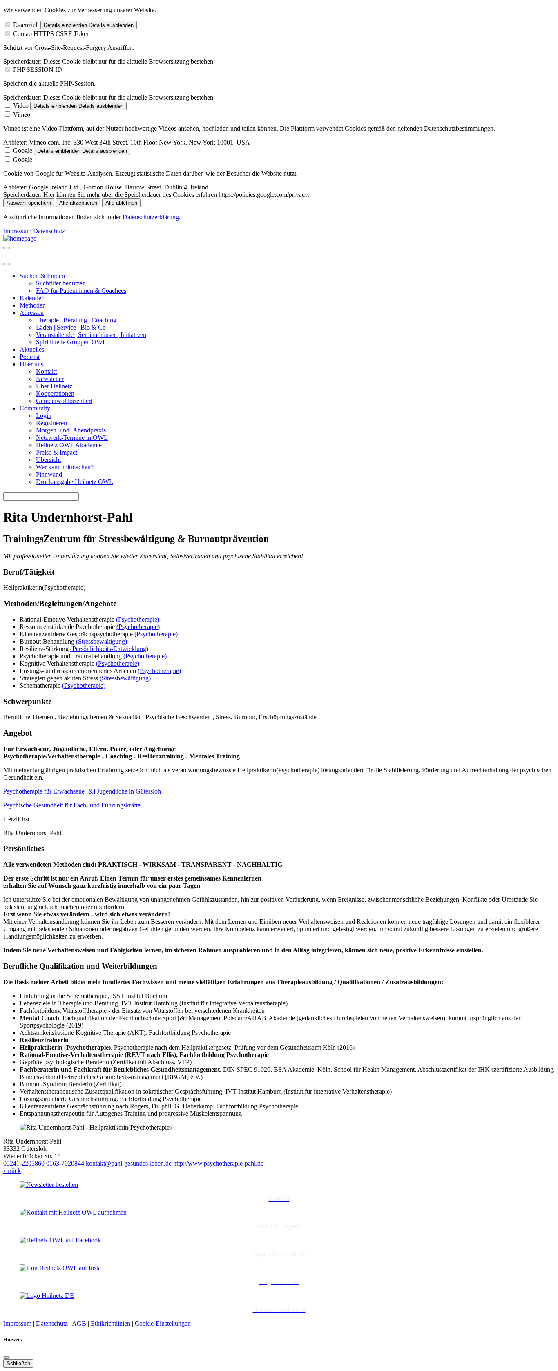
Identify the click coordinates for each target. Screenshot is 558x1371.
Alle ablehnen (121, 203)
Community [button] (35, 408)
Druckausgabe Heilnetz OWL (74, 481)
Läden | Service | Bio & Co (71, 327)
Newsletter (50, 378)
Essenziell (26, 24)
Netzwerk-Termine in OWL (72, 437)
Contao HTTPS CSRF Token (51, 33)
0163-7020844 (65, 1163)
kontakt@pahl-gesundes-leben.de (129, 1163)
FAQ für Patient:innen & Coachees (81, 290)
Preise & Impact (56, 452)
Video (21, 105)
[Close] (6, 264)
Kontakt (46, 371)
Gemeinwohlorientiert (64, 400)
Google (22, 150)
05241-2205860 (24, 1163)
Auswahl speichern (29, 203)
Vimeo (21, 114)
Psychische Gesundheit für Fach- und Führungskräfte (72, 805)
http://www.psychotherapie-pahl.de (218, 1163)
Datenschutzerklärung (151, 217)
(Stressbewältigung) (101, 641)
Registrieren (51, 422)
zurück (12, 1170)
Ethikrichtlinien (110, 1323)
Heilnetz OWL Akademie (69, 444)
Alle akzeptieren (78, 203)
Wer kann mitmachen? (65, 467)
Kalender (31, 297)
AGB (79, 1323)
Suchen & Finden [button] (42, 275)
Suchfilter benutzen (61, 283)
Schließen (18, 1363)
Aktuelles (32, 349)
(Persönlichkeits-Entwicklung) (109, 648)
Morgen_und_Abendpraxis (71, 430)
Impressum (17, 230)
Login (43, 415)
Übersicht (48, 459)
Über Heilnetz (54, 386)
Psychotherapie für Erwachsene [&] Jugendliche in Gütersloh (82, 791)
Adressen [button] (32, 312)
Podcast (30, 356)
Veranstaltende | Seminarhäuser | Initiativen (91, 334)
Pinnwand (49, 474)
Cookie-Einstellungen (163, 1323)
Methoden (33, 305)
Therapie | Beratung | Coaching (76, 320)
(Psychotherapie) (137, 619)
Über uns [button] (31, 364)
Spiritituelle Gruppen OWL (71, 342)
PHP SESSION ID (37, 69)
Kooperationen (55, 393)
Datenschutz (49, 230)
